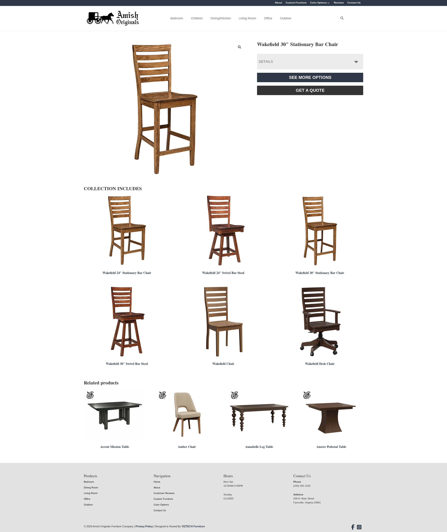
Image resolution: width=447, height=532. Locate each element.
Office (268, 18)
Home (157, 481)
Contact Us (354, 2)
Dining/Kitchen (221, 18)
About (278, 2)
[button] (239, 47)
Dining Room (91, 487)
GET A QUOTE (310, 90)
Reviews (339, 2)
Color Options (318, 2)
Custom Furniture (296, 2)
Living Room (247, 18)
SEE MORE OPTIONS (310, 77)
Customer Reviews (164, 493)
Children (197, 18)
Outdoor (285, 18)
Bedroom (176, 18)
